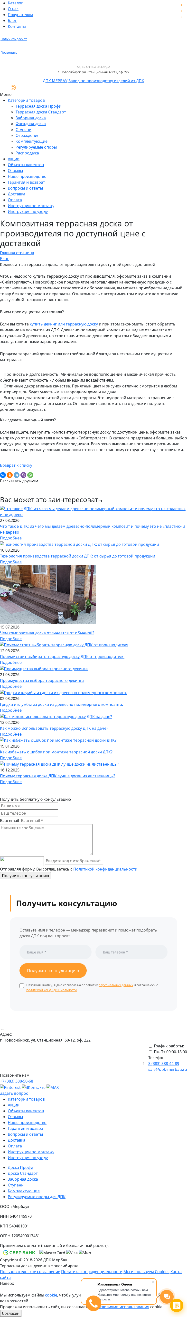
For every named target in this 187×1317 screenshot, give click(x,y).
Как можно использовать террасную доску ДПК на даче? (54, 728)
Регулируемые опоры (36, 147)
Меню (5, 94)
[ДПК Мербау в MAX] (53, 1087)
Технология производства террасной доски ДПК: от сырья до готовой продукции (77, 556)
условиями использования (123, 1306)
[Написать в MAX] (13, 87)
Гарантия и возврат (26, 182)
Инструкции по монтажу (31, 205)
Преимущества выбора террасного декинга (42, 680)
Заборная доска (31, 118)
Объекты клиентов (26, 164)
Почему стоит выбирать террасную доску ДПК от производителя (62, 656)
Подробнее (11, 538)
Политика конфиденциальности (91, 1271)
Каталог (15, 3)
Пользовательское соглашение (30, 1271)
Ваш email (9, 820)
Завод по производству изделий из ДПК (106, 80)
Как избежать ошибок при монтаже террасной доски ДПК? (56, 752)
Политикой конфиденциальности (105, 869)
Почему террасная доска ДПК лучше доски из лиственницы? (57, 776)
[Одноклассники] (10, 475)
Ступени (23, 129)
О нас (13, 8)
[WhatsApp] (30, 475)
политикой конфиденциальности (51, 990)
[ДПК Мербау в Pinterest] (11, 1087)
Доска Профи (20, 1167)
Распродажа (27, 153)
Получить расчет (13, 39)
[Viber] (23, 475)
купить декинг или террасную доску (64, 324)
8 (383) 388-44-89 (163, 1063)
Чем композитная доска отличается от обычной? (47, 633)
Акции (13, 159)
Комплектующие (31, 141)
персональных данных (116, 985)
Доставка (16, 194)
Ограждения (27, 135)
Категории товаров (26, 100)
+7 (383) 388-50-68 (16, 1081)
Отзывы (15, 170)
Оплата (15, 200)
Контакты (17, 26)
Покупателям (20, 14)
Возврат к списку (16, 465)
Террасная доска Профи (38, 106)
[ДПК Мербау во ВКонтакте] (34, 1087)
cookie (51, 1295)
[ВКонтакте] (3, 475)
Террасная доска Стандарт (41, 112)
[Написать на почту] (4, 87)
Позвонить (8, 52)
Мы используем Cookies (146, 1271)
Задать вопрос (14, 1093)
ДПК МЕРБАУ (55, 80)
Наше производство (27, 176)
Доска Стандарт (23, 1173)
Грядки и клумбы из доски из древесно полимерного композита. (61, 704)
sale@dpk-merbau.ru (167, 1069)
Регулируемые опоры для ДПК (36, 1196)
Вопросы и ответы (25, 188)
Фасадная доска (31, 123)
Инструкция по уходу (28, 211)
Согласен (10, 1313)
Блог (12, 20)
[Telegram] (16, 475)
